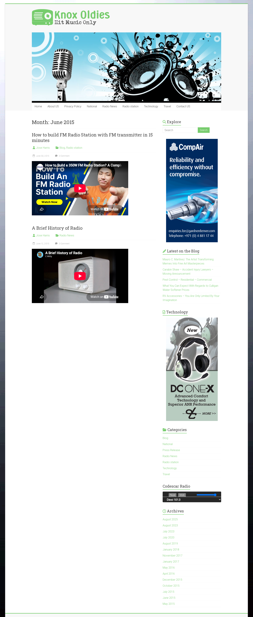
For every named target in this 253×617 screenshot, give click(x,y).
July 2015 (168, 591)
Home (38, 106)
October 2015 (171, 585)
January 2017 (171, 561)
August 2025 (170, 519)
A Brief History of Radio (57, 228)
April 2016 (169, 573)
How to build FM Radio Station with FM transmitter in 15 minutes (92, 137)
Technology (151, 106)
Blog (62, 147)
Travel (167, 106)
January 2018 (171, 549)
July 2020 (168, 537)
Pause (172, 495)
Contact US (183, 106)
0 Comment (64, 156)
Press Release (171, 450)
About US (53, 106)
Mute (182, 495)
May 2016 (169, 567)
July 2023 (168, 531)
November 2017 (172, 555)
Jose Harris (43, 147)
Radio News (109, 106)
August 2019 (170, 543)
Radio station (131, 106)
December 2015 (172, 579)
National (92, 106)
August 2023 (170, 525)
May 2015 (169, 603)
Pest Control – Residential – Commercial (187, 279)
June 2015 (169, 597)
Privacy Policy (72, 106)
